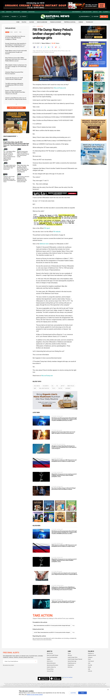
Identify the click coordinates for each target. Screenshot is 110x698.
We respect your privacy (8, 665)
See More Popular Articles (16, 107)
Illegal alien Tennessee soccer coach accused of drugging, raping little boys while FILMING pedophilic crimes (64, 475)
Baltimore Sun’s (44, 244)
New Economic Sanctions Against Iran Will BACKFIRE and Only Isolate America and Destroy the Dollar (23, 179)
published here (76, 685)
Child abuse (39, 50)
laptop (55, 50)
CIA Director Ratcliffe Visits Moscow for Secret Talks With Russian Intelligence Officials (15, 37)
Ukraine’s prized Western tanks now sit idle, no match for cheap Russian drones (15, 98)
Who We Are (50, 653)
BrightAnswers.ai (76, 11)
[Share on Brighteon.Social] (34, 47)
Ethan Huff (60, 416)
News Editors (46, 43)
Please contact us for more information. (42, 639)
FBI (52, 50)
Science (81, 22)
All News (70, 655)
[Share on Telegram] (45, 47)
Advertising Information (52, 665)
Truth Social (91, 661)
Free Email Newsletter (52, 657)
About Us (95, 11)
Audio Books (31, 11)
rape (66, 50)
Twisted (46, 52)
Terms (42, 683)
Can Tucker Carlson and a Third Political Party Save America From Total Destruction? (9, 167)
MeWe (89, 667)
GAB (89, 669)
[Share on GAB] (49, 47)
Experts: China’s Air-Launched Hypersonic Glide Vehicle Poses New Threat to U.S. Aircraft (15, 92)
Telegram (90, 657)
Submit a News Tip (51, 667)
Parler (89, 659)
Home (3, 11)
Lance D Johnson (61, 444)
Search (106, 11)
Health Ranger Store (72, 657)
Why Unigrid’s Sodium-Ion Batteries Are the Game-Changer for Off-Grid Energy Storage (16, 66)
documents (46, 50)
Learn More (73, 692)
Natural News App (72, 661)
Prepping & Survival (70, 22)
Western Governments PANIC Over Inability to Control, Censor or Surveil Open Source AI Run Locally (23, 154)
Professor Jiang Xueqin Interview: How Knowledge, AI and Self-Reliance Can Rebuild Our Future (9, 179)
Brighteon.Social (92, 655)
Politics (24, 22)
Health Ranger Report (9, 136)
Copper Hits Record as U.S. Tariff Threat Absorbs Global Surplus (14, 78)
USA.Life (90, 671)
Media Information (51, 663)
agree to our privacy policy (35, 694)
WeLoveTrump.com (59, 88)
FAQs (100, 11)
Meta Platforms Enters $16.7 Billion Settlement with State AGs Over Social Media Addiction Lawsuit (15, 59)
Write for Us (50, 661)
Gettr (89, 663)
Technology (89, 22)
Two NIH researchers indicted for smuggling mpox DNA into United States (14, 85)
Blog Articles (71, 665)
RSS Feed (70, 667)
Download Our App (86, 11)
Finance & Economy (55, 22)
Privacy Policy (50, 669)
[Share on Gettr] (56, 47)
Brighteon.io (91, 653)
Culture (31, 22)
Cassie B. (60, 430)
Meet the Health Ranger (52, 655)
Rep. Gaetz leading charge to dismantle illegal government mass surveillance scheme (63, 488)
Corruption (40, 26)
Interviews (24, 11)
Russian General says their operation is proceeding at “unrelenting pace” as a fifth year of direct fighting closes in (15, 45)
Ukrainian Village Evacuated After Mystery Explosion (14, 72)
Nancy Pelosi (61, 50)
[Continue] (35, 661)
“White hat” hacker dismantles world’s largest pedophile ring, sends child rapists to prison (63, 601)
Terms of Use (50, 671)
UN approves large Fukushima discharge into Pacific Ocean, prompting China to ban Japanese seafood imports (64, 447)
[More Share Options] (60, 47)
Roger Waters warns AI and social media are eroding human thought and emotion (16, 52)
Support (48, 659)
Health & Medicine (42, 22)
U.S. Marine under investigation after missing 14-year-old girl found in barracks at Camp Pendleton (64, 573)
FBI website (56, 231)
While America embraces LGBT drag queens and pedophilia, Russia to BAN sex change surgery (64, 460)
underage (51, 52)
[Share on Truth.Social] (52, 47)
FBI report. (47, 228)
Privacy (38, 683)
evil (50, 50)
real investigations (44, 388)
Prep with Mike (16, 11)
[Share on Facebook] (38, 47)
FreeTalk (90, 665)
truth (42, 52)
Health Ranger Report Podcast (75, 659)
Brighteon (8, 11)
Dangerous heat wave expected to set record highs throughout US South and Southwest (63, 432)
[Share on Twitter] (41, 47)
